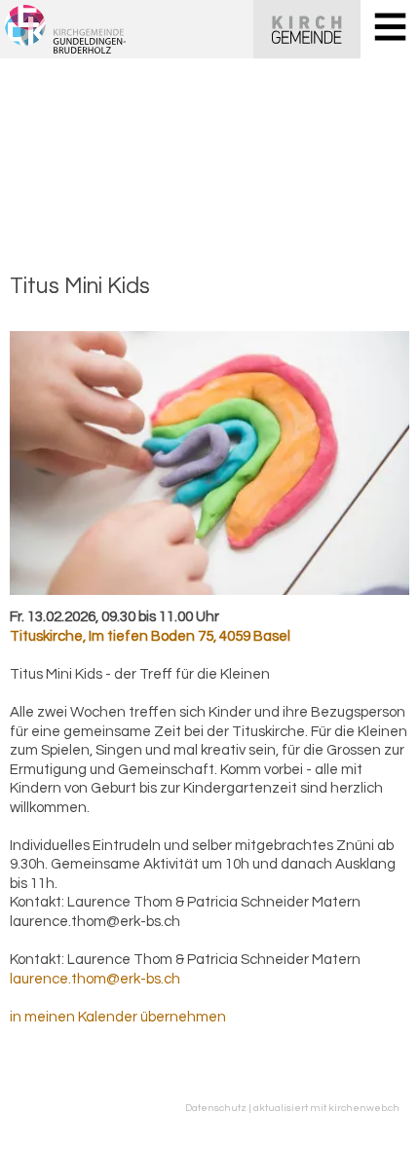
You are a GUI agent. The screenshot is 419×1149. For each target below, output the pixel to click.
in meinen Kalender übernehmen (118, 1017)
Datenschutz (216, 1107)
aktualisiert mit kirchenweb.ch (326, 1107)
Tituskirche (150, 636)
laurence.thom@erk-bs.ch (95, 979)
